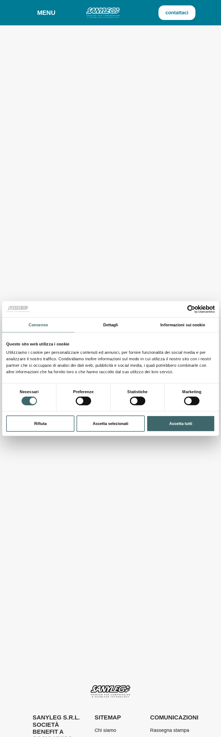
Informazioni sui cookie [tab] (182, 324)
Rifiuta (40, 423)
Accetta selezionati (110, 423)
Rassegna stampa (169, 730)
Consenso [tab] (38, 324)
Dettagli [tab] (110, 324)
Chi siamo (105, 730)
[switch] (83, 400)
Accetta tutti (180, 423)
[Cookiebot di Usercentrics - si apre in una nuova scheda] (191, 309)
